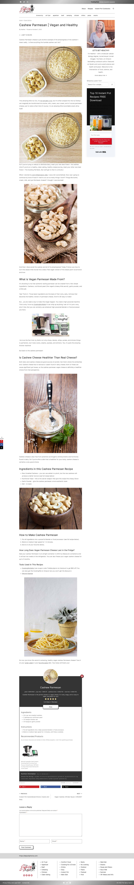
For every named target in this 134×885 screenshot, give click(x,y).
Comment (23, 812)
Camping (69, 15)
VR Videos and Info (106, 874)
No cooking (85, 864)
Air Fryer (48, 15)
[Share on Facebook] (1, 444)
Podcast (83, 872)
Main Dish (64, 874)
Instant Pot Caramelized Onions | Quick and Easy (34, 796)
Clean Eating (27, 20)
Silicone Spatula (27, 573)
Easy (62, 869)
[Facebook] (20, 2)
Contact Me (25, 883)
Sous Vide (103, 869)
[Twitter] (24, 2)
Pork (82, 874)
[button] (101, 123)
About (84, 8)
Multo (83, 862)
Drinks (83, 15)
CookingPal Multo (40, 304)
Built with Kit (101, 152)
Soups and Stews (106, 867)
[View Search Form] (113, 8)
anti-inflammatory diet (40, 175)
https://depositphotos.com (28, 856)
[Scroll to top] (130, 879)
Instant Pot (65, 872)
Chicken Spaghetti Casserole (107, 2)
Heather (23, 29)
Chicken (76, 15)
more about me (100, 75)
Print (50, 707)
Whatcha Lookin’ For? (94, 81)
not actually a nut (46, 101)
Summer (103, 872)
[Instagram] (27, 2)
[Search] (112, 84)
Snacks (96, 15)
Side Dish (103, 862)
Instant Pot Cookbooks (102, 8)
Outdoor (83, 867)
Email (54, 841)
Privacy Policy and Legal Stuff (11, 883)
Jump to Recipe (26, 35)
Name (22, 841)
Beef (62, 15)
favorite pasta (43, 663)
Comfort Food (66, 862)
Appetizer (56, 15)
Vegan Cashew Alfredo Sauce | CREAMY (68, 795)
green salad (29, 663)
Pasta (89, 15)
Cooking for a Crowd (68, 864)
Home (21, 20)
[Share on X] (1, 447)
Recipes (90, 8)
